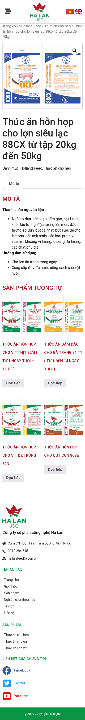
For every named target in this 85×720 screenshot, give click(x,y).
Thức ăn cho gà (15, 641)
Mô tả (14, 183)
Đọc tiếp (13, 383)
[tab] (14, 184)
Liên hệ (9, 613)
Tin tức (9, 606)
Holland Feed (31, 26)
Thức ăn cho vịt (15, 648)
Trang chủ (10, 26)
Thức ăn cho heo (57, 26)
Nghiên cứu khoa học (19, 599)
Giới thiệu (10, 586)
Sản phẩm (11, 593)
